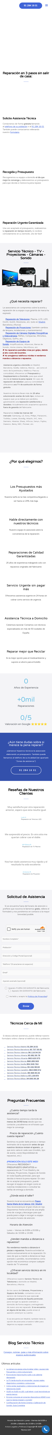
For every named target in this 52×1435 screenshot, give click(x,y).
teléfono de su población (16, 126)
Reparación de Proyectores (18, 327)
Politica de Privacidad (37, 996)
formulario (14, 132)
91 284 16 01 (38, 126)
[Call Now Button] (46, 1429)
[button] (30, 6)
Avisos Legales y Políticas (15, 1427)
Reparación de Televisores (17, 319)
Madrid (42, 322)
